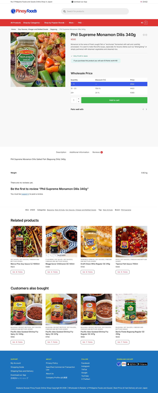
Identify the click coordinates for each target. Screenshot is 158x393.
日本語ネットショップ (19, 378)
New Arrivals (60, 210)
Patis (118, 259)
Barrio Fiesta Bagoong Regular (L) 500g (88, 119)
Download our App (18, 375)
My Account (16, 363)
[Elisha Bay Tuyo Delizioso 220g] (146, 35)
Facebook (85, 363)
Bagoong (53, 29)
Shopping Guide (17, 367)
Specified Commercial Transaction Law (60, 368)
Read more (61, 278)
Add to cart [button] (26, 278)
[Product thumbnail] (77, 124)
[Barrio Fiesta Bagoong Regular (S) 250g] (131, 309)
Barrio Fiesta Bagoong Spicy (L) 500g (129, 119)
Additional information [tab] (79, 152)
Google (84, 373)
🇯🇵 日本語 (143, 2)
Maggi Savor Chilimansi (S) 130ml (60, 264)
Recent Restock (24, 327)
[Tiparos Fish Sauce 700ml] (131, 241)
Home (13, 29)
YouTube (85, 376)
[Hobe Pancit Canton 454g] (144, 35)
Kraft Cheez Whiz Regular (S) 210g (95, 264)
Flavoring (50, 259)
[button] (144, 22)
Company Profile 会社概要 (56, 377)
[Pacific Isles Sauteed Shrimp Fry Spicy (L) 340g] (26, 309)
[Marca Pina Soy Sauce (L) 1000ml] (26, 241)
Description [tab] (61, 152)
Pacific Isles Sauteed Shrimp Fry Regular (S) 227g (94, 333)
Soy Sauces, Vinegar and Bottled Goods (33, 29)
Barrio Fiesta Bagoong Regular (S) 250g (108, 119)
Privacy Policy (52, 363)
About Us (50, 373)
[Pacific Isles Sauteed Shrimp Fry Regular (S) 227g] (96, 309)
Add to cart (114, 100)
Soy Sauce (15, 259)
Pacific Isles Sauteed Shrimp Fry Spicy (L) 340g (24, 333)
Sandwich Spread (88, 259)
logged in (25, 194)
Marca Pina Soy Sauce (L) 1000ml (25, 264)
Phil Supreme (126, 210)
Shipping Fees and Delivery (22, 371)
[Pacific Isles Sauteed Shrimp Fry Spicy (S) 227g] (61, 309)
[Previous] (143, 109)
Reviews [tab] (97, 152)
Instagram (85, 366)
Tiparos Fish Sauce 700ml (127, 264)
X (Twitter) (85, 379)
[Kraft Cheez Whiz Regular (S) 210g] (96, 241)
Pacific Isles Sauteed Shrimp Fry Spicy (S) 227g (59, 333)
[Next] (146, 109)
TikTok (84, 369)
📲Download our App (79, 2)
